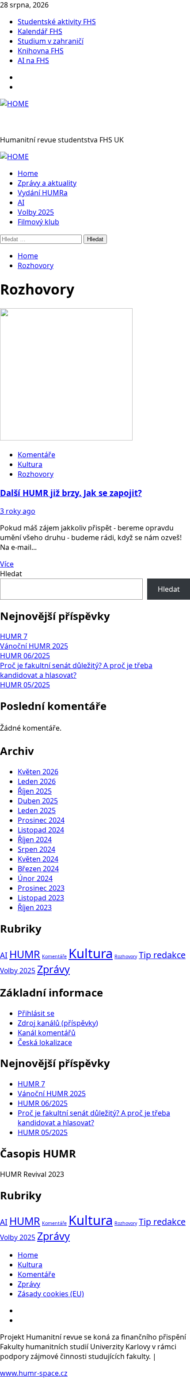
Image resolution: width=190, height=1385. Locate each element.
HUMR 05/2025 (25, 685)
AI (21, 202)
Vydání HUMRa (43, 193)
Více (7, 564)
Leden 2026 (37, 781)
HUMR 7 (13, 636)
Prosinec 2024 (41, 820)
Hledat (11, 574)
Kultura (30, 464)
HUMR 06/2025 (25, 656)
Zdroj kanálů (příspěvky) (58, 1023)
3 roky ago (17, 511)
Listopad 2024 (41, 830)
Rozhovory (35, 474)
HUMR (24, 954)
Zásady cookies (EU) (51, 1294)
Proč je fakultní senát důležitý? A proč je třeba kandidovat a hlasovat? (76, 670)
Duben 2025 (38, 801)
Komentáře (36, 454)
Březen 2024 (38, 869)
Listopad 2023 (41, 898)
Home (28, 173)
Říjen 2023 (35, 907)
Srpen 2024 (36, 849)
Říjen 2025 (35, 791)
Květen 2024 (38, 859)
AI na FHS (33, 60)
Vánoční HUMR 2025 (34, 646)
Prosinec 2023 (41, 888)
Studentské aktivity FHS (57, 21)
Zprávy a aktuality (47, 183)
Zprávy (53, 969)
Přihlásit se (36, 1013)
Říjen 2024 (35, 839)
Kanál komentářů (47, 1033)
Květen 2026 (38, 771)
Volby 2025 (36, 212)
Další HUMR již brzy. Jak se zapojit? (71, 492)
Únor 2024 (35, 878)
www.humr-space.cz (34, 1373)
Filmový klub (38, 222)
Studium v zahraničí (51, 41)
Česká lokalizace (45, 1042)
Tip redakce (162, 955)
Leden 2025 (37, 810)
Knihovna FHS (41, 51)
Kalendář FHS (40, 31)
